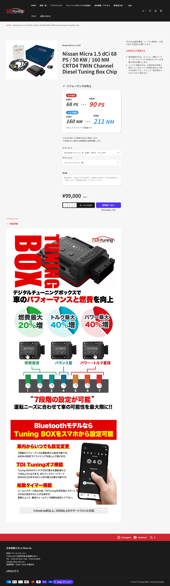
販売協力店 (118, 5)
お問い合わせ (45, 16)
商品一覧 (43, 5)
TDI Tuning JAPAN (143, 582)
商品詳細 (14, 223)
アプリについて (56, 5)
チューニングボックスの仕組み (78, 5)
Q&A (130, 5)
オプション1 (67, 148)
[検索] (150, 10)
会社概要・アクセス (102, 5)
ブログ (33, 16)
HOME (33, 5)
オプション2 (67, 157)
